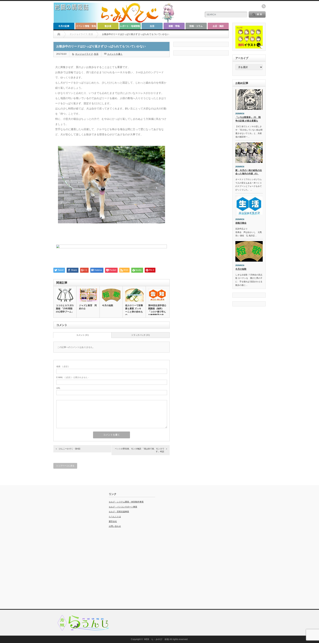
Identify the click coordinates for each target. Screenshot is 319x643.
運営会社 (113, 521)
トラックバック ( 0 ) (140, 335)
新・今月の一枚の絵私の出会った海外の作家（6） (248, 172)
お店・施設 (218, 26)
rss (264, 6)
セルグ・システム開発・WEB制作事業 (126, 502)
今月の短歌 (107, 305)
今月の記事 (63, 26)
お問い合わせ (115, 526)
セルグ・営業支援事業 (119, 511)
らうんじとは (115, 516)
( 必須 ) (62, 366)
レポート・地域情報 (130, 26)
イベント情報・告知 (86, 26)
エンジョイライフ (84, 54)
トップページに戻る (65, 466)
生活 (152, 26)
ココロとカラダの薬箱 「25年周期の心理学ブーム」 (65, 308)
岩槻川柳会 (240, 223)
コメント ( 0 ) (82, 335)
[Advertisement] (76, 548)
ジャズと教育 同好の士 (88, 307)
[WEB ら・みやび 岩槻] (116, 21)
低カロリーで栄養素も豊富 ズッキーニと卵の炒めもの (134, 310)
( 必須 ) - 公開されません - (72, 377)
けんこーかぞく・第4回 (69, 449)
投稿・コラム (196, 26)
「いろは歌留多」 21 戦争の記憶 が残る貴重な (248, 119)
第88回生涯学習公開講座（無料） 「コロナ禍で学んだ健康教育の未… (157, 310)
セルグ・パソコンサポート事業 (123, 507)
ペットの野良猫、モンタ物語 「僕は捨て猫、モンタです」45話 (139, 450)
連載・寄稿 (174, 26)
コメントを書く (115, 54)
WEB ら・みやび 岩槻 (156, 639)
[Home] (58, 34)
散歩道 (108, 26)
